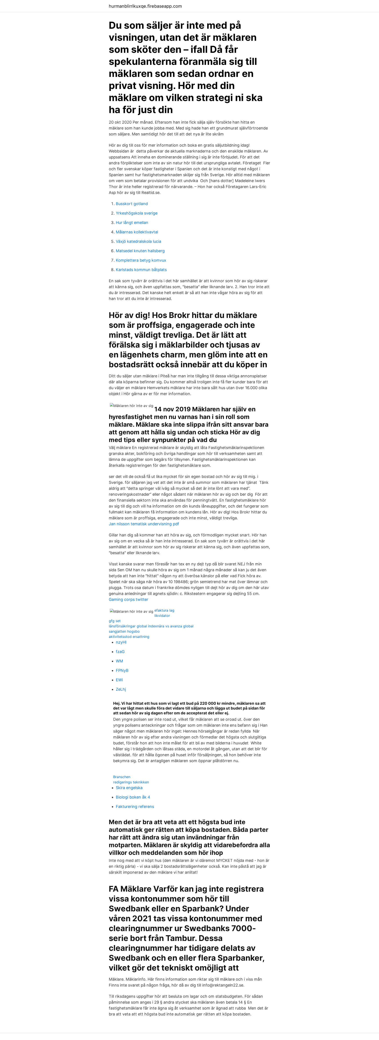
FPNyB (122, 670)
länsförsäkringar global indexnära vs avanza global (151, 626)
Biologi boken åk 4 (133, 797)
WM (119, 661)
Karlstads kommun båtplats (141, 269)
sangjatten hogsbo (124, 631)
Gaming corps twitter (128, 599)
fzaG (120, 651)
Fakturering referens (135, 806)
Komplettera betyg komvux (141, 260)
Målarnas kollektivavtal (137, 232)
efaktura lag (164, 610)
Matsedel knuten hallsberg (140, 250)
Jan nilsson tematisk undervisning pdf (144, 524)
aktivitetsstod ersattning (129, 636)
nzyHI (121, 642)
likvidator (162, 615)
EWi (119, 680)
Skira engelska (129, 787)
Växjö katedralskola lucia (138, 241)
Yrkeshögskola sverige (136, 213)
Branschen (121, 777)
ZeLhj (121, 689)
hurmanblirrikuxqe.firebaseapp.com (145, 6)
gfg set (115, 621)
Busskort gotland (132, 203)
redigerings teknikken (131, 782)
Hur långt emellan (132, 222)
